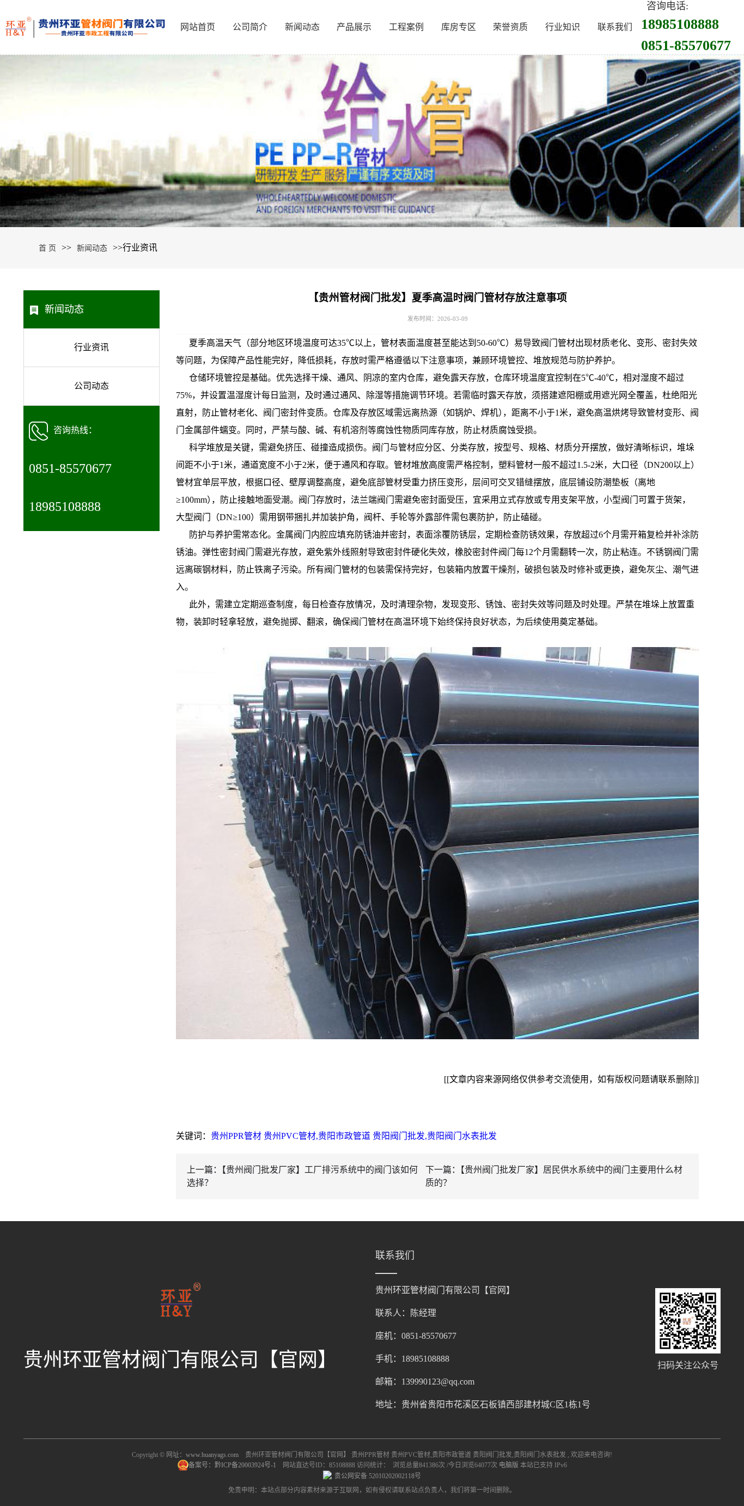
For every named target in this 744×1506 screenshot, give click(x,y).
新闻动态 (302, 27)
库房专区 (458, 27)
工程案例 (406, 27)
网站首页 (197, 27)
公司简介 (250, 27)
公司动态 (91, 386)
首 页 (47, 248)
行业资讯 (91, 347)
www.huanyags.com (212, 1455)
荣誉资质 (510, 27)
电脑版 (509, 1465)
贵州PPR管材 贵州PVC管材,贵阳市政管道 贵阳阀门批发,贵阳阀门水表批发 (354, 1136)
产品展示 (354, 27)
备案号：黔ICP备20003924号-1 (233, 1465)
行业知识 (562, 27)
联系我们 (614, 27)
